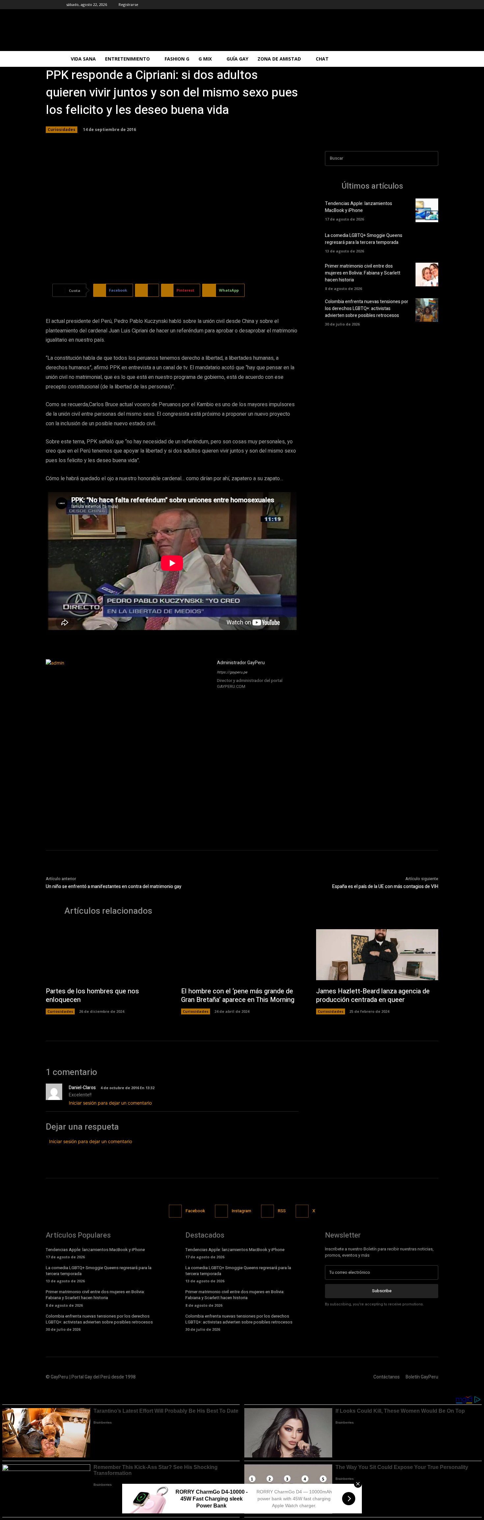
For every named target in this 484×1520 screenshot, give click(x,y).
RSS (282, 1211)
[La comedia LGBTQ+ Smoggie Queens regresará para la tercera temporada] (427, 242)
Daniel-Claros (82, 1087)
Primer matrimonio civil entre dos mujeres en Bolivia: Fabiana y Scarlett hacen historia (362, 273)
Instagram (241, 1211)
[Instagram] (229, 695)
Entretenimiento (127, 59)
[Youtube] (248, 695)
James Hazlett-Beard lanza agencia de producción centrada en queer (373, 995)
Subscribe (381, 1291)
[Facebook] (219, 695)
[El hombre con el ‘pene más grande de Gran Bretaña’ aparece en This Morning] (242, 955)
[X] (238, 695)
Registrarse (128, 4)
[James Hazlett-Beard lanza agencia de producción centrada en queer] (377, 955)
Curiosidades (61, 129)
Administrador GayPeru (241, 662)
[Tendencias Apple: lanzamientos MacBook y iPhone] (427, 210)
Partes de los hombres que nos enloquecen (92, 995)
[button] (410, 59)
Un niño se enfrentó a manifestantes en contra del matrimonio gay (113, 886)
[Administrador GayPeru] (128, 741)
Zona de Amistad (279, 59)
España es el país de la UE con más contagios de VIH (385, 886)
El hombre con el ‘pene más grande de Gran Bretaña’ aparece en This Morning (237, 995)
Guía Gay (237, 59)
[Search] (431, 158)
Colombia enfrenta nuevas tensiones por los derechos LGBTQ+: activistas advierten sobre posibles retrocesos (366, 308)
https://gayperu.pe (232, 672)
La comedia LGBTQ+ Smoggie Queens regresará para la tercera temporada (363, 239)
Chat (322, 59)
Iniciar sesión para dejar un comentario (110, 1103)
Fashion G (177, 59)
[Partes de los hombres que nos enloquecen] (107, 955)
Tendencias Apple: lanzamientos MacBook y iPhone (358, 207)
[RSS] (267, 1211)
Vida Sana (83, 59)
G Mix (205, 59)
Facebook (195, 1211)
